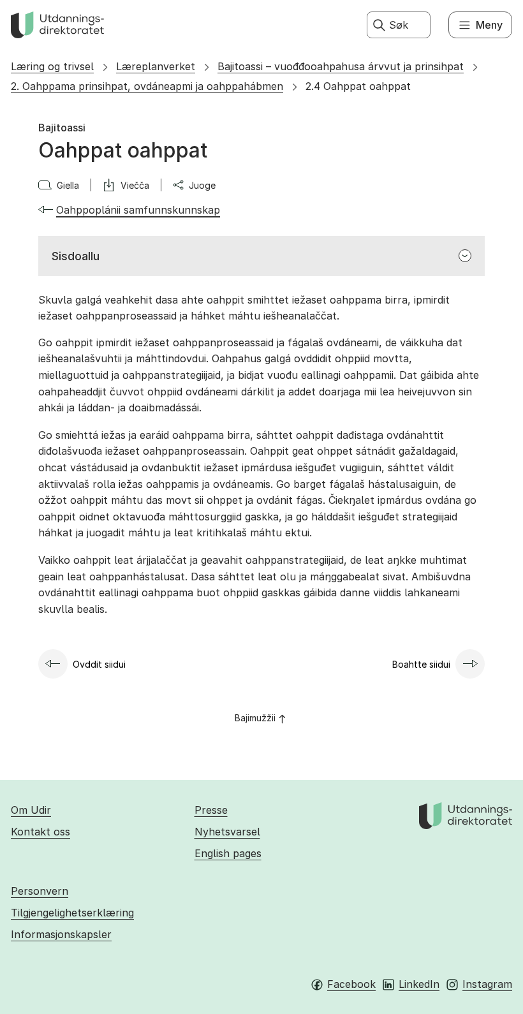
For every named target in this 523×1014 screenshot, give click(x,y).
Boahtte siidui (421, 664)
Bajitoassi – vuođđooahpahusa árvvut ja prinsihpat (340, 66)
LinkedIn (419, 984)
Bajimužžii (255, 717)
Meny (489, 24)
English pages (228, 853)
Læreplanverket (155, 66)
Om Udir (31, 810)
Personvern (39, 891)
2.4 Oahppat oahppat (358, 86)
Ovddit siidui (99, 664)
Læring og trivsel (52, 66)
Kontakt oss (40, 831)
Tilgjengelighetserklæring (72, 912)
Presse (211, 810)
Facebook (351, 984)
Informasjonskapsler (61, 934)
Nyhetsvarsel (227, 831)
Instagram (487, 984)
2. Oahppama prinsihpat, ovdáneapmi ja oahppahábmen (147, 86)
